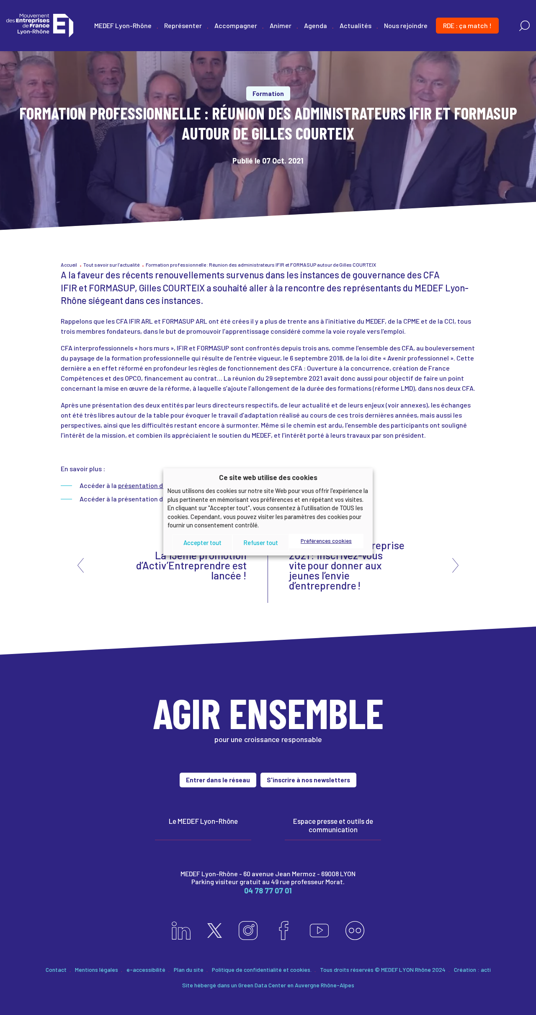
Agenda (315, 25)
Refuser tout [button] (260, 542)
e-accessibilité (145, 969)
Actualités (355, 25)
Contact (56, 969)
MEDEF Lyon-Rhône (123, 25)
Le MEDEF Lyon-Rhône (203, 821)
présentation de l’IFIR (150, 485)
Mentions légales (96, 969)
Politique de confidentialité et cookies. (262, 969)
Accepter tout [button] (202, 542)
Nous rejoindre (406, 25)
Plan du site (189, 969)
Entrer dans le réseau (218, 780)
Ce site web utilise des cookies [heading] (268, 476)
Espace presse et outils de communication (333, 825)
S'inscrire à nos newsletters (308, 780)
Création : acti (472, 969)
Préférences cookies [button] (326, 540)
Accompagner (235, 25)
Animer (280, 25)
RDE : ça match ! (467, 25)
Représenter (183, 25)
